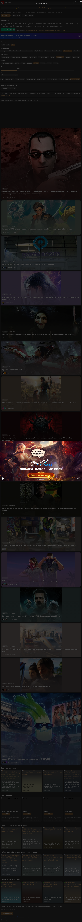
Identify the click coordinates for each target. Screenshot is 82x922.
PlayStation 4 (38, 51)
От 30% (36, 63)
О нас (13, 906)
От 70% (49, 63)
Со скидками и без (7, 63)
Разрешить (42, 16)
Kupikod (68, 57)
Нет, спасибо (42, 20)
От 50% (43, 63)
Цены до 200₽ (9, 79)
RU (62, 906)
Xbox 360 (76, 51)
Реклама (8, 906)
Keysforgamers (15, 57)
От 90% (56, 63)
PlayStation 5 (17, 51)
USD (8, 44)
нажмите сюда (5, 95)
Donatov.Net (75, 57)
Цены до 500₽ (31, 79)
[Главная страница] (6, 2)
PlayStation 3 (68, 51)
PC (10, 51)
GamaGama (60, 57)
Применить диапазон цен (9, 75)
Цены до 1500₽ (63, 79)
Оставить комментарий (10, 197)
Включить (31, 920)
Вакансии (24, 906)
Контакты (31, 906)
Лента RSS (56, 906)
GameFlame (33, 57)
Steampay (25, 57)
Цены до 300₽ (20, 79)
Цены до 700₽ (41, 79)
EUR (3, 44)
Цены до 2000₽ (74, 79)
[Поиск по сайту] (71, 2)
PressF (52, 57)
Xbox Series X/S (27, 51)
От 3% (17, 63)
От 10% (23, 63)
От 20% (29, 63)
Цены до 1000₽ (52, 79)
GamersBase (5, 57)
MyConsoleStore (43, 57)
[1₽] (1, 70)
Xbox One (47, 51)
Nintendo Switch (57, 51)
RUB (13, 44)
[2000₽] (16, 70)
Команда (18, 906)
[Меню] (80, 2)
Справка (3, 906)
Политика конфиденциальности (43, 906)
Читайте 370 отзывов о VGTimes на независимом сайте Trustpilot (45, 30)
